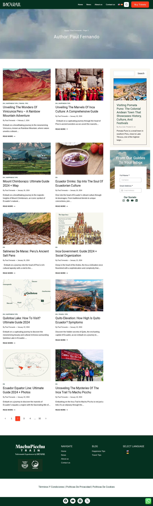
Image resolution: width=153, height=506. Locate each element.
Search (141, 73)
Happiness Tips (12, 103)
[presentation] (27, 84)
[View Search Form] (126, 4)
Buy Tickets (140, 4)
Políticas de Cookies (104, 486)
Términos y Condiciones (51, 486)
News (88, 4)
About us (98, 4)
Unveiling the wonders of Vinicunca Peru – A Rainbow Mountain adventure (21, 111)
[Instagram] (80, 501)
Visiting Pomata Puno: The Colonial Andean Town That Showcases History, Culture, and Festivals (129, 114)
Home (80, 4)
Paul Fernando (10, 120)
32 (40, 418)
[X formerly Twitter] (87, 501)
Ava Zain (122, 127)
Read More (9, 136)
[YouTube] (73, 501)
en (4, 103)
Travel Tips (23, 103)
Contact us (110, 4)
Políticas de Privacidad (78, 486)
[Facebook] (65, 501)
